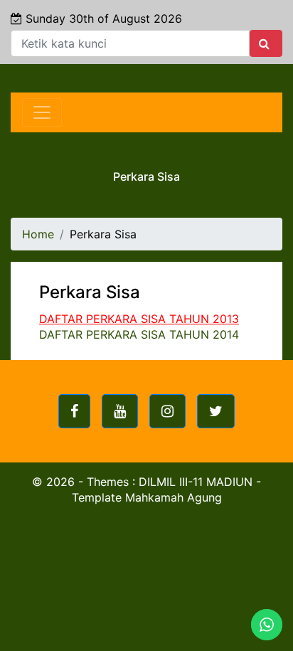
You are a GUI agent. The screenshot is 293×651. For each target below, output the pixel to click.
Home (38, 234)
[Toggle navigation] (42, 112)
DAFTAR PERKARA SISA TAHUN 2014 (139, 334)
